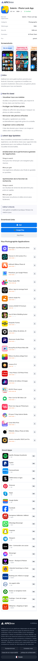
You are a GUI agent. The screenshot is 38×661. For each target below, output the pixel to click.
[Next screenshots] (34, 58)
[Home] (7, 2)
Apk (20, 225)
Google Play (20, 230)
